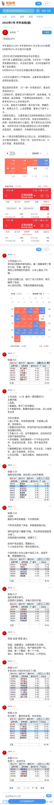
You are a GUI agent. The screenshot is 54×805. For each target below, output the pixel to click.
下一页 (35, 788)
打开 (46, 3)
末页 (42, 788)
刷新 (11, 788)
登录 (44, 11)
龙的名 (10, 254)
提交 (49, 796)
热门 (46, 249)
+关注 (47, 32)
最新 (38, 249)
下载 (38, 3)
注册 (49, 11)
